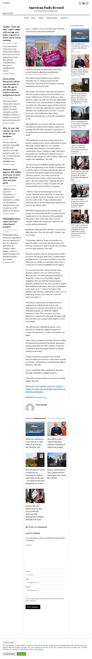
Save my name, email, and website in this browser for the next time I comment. (45, 600)
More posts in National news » (57, 418)
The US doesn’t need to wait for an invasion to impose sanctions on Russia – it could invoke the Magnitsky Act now (35, 476)
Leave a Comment (9, 73)
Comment (29, 545)
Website (28, 587)
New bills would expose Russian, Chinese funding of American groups (56, 443)
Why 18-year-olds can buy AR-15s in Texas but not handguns (11, 132)
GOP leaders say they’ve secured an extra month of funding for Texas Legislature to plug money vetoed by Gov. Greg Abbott (79, 230)
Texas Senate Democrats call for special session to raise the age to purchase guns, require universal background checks (11, 86)
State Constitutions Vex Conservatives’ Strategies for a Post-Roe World (56, 473)
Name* (28, 571)
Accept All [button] (21, 654)
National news (40, 397)
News (33, 18)
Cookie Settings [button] (9, 654)
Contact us (64, 18)
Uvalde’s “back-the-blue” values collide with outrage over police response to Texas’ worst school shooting (12, 33)
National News (52, 18)
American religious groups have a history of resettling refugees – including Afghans (79, 202)
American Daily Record (46, 7)
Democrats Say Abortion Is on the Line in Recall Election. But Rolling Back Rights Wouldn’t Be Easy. (35, 513)
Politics (41, 18)
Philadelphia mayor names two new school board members (11, 222)
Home (26, 18)
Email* (28, 579)
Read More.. (39, 649)
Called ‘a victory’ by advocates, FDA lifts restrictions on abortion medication (79, 148)
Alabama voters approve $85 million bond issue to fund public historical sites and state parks (12, 176)
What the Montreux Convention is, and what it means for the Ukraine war (35, 443)
